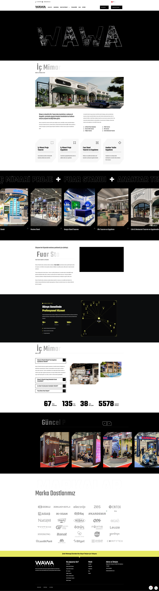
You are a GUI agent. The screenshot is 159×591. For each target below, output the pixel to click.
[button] (50, 361)
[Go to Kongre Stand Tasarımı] (79, 209)
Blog (80, 7)
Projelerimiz (74, 7)
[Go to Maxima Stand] (46, 209)
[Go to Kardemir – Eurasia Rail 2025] (120, 449)
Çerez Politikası (51, 587)
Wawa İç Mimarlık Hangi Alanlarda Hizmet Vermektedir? (47, 380)
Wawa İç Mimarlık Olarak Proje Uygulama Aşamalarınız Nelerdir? (47, 361)
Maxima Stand (35, 229)
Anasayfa (50, 7)
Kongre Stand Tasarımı (71, 229)
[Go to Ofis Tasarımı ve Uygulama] (112, 209)
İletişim (83, 7)
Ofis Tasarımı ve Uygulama (105, 229)
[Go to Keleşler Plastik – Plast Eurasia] (57, 449)
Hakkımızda (56, 7)
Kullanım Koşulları (39, 587)
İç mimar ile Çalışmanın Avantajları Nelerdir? (47, 386)
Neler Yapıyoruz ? (64, 7)
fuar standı (56, 265)
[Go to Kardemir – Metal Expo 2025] (88, 449)
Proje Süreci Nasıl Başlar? (43, 391)
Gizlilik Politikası (45, 587)
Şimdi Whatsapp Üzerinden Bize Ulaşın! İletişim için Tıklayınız (79, 554)
